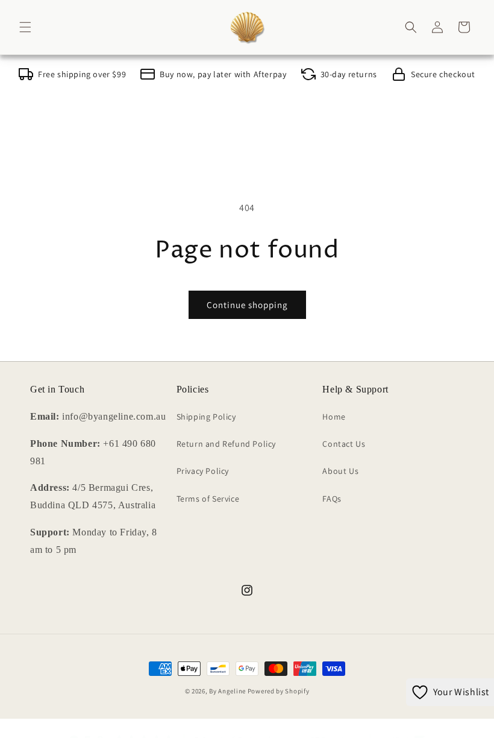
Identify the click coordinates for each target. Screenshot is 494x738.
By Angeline (227, 691)
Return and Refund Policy (226, 443)
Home (333, 416)
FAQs (331, 498)
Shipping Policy (206, 416)
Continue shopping (247, 305)
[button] (25, 27)
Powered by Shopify (279, 691)
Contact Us (343, 443)
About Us (340, 470)
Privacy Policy (203, 470)
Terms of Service (208, 498)
